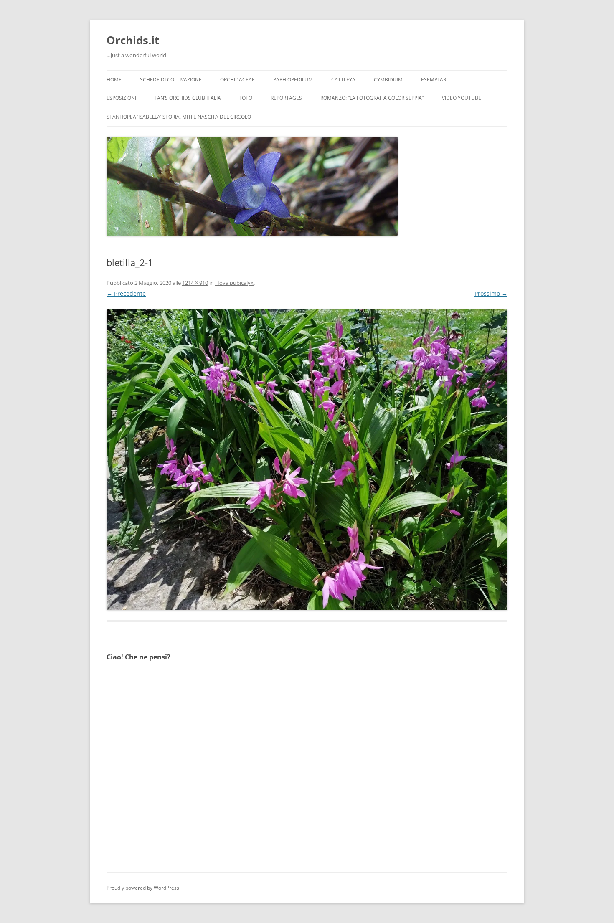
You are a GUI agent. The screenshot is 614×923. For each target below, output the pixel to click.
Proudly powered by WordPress (143, 887)
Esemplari (434, 79)
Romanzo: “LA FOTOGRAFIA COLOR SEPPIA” (372, 97)
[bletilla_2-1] (307, 459)
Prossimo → (490, 293)
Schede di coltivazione (171, 79)
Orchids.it (133, 40)
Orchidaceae (237, 79)
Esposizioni (121, 97)
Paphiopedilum (293, 79)
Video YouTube (461, 97)
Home (114, 79)
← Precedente (126, 293)
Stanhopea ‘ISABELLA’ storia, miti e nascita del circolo (179, 116)
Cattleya (343, 79)
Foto (245, 97)
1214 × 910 (195, 283)
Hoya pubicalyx (234, 283)
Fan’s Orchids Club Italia (188, 97)
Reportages (286, 97)
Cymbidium (388, 79)
